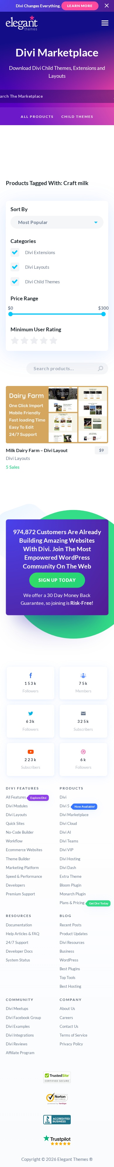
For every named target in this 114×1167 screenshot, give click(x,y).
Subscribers (83, 725)
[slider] (10, 314)
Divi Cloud (68, 823)
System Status (18, 960)
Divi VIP (66, 849)
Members (83, 687)
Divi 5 (65, 806)
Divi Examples (18, 1026)
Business (67, 951)
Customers (57, 153)
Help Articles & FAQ (22, 933)
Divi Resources (72, 942)
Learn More (80, 6)
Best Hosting (70, 986)
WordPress (69, 960)
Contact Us (69, 1026)
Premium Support (20, 894)
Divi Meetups (17, 1008)
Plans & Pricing (72, 902)
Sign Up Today (57, 580)
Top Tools (67, 977)
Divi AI (65, 832)
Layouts (59, 135)
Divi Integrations (20, 1035)
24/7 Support (17, 942)
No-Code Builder (20, 832)
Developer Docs (19, 951)
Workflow (14, 841)
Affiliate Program (20, 1052)
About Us (67, 1008)
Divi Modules (17, 806)
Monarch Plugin (73, 894)
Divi (63, 797)
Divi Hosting (70, 858)
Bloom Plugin (70, 885)
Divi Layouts (16, 814)
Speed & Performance (24, 876)
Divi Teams (69, 841)
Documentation (19, 925)
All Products (37, 116)
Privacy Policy (71, 1044)
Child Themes (77, 116)
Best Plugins (70, 968)
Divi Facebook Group (23, 1017)
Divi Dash (68, 867)
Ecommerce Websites (24, 849)
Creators (88, 135)
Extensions (28, 135)
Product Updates (74, 933)
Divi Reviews (16, 1044)
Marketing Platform (22, 867)
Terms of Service (73, 1035)
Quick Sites (15, 823)
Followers (31, 687)
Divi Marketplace (74, 814)
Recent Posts (71, 925)
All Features (16, 797)
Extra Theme (71, 876)
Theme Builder (18, 858)
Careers (66, 1017)
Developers (15, 885)
